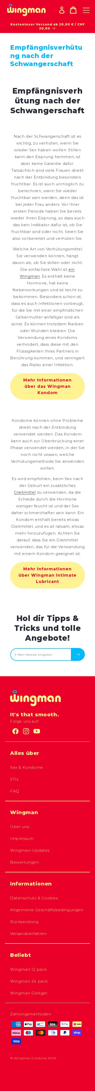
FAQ (14, 791)
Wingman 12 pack (28, 969)
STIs (14, 779)
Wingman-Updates (30, 850)
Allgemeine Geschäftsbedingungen (46, 909)
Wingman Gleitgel (28, 993)
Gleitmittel (25, 492)
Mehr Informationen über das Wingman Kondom (47, 386)
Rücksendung (24, 921)
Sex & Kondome (26, 767)
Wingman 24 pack (29, 981)
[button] (73, 10)
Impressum (22, 838)
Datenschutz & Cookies (34, 898)
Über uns (19, 826)
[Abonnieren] (78, 654)
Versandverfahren (28, 933)
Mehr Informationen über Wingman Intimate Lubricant (47, 575)
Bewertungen (24, 862)
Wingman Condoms (30, 1058)
